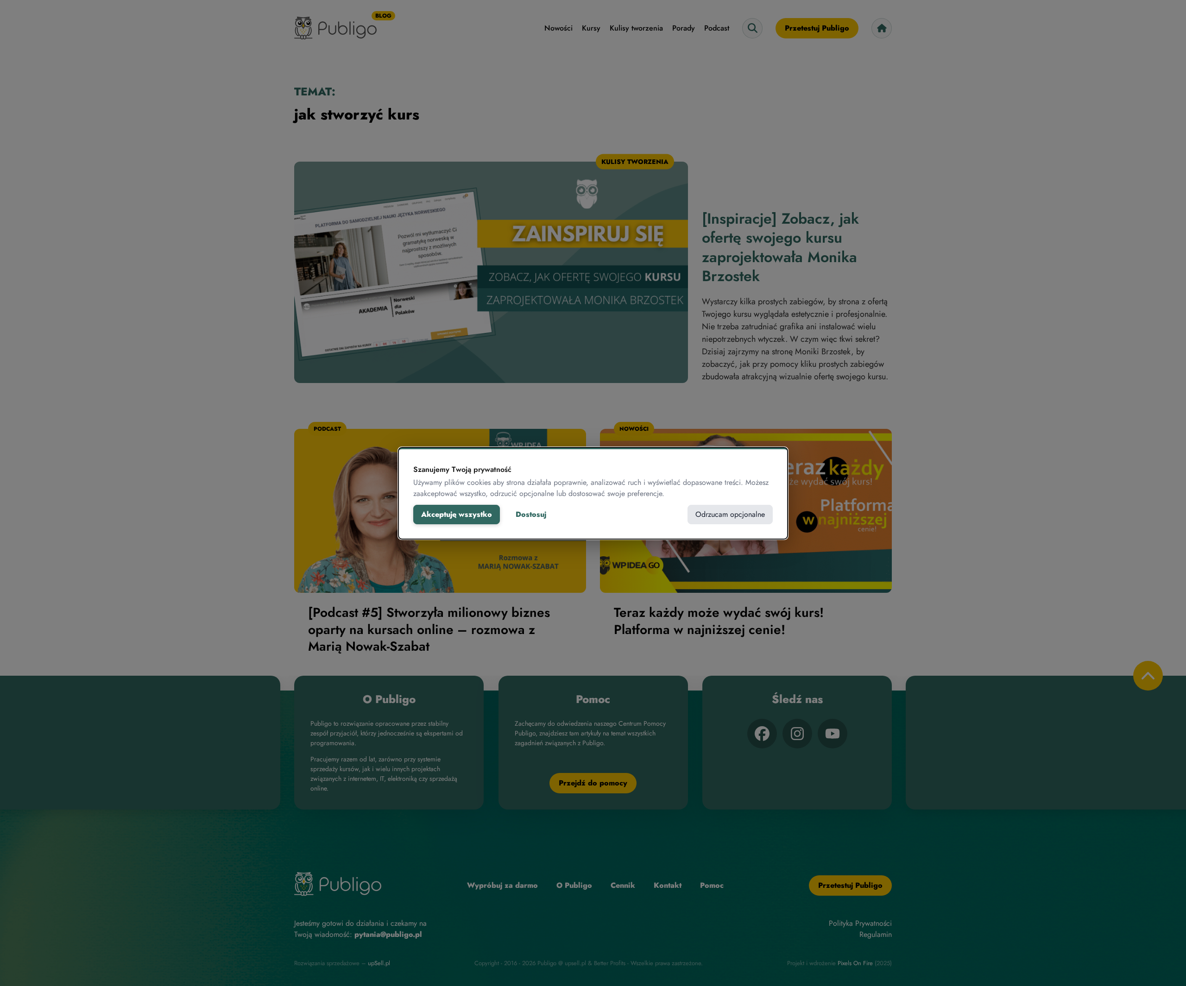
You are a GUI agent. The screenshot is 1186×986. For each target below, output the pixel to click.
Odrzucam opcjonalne (730, 514)
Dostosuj (531, 514)
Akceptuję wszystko (456, 514)
